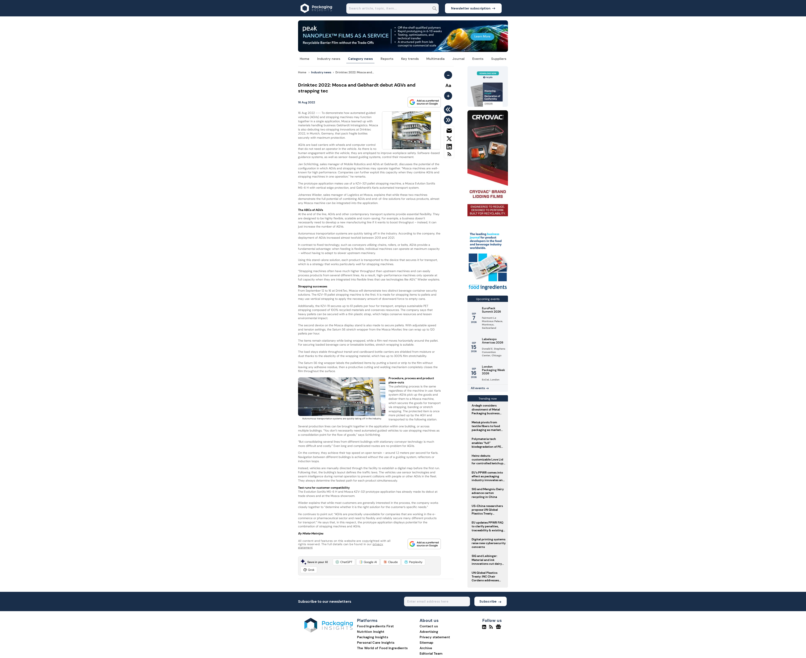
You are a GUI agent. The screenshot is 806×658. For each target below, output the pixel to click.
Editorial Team (431, 653)
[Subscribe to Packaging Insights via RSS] (449, 155)
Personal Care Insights (376, 643)
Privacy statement (435, 637)
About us (429, 621)
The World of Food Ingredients (382, 648)
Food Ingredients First (375, 626)
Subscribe (488, 601)
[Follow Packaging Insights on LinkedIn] (484, 629)
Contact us (429, 626)
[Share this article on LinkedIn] (449, 147)
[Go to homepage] (328, 631)
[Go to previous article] (449, 109)
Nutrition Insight (371, 632)
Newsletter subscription (471, 8)
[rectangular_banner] (487, 290)
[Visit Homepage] (316, 15)
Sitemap (426, 643)
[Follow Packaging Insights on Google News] (499, 629)
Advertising (429, 632)
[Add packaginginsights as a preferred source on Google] (424, 102)
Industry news (328, 59)
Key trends (410, 59)
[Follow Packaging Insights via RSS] (491, 629)
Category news (360, 59)
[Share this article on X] (449, 139)
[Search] (434, 9)
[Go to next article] (449, 120)
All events (478, 388)
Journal (458, 59)
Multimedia (435, 59)
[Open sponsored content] (403, 51)
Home (304, 59)
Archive (426, 648)
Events (477, 59)
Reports (387, 59)
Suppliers (498, 59)
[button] (344, 562)
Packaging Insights (372, 637)
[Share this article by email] (449, 132)
